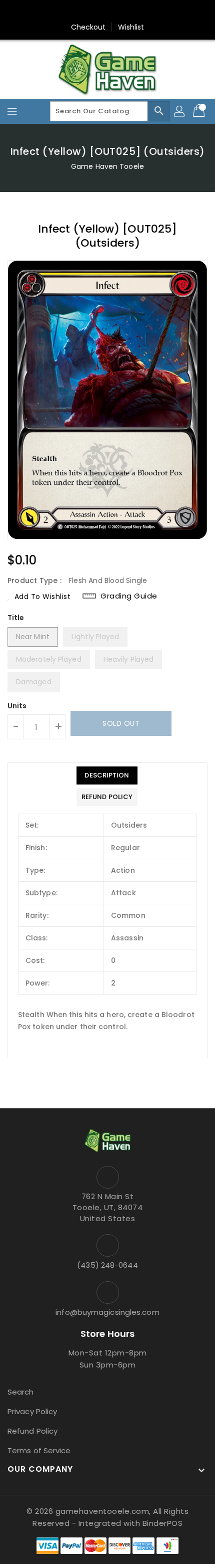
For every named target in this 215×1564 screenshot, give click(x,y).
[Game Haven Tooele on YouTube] (126, 11)
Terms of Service (39, 1450)
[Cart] (200, 111)
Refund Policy (33, 1431)
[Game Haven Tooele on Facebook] (88, 11)
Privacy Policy (32, 1411)
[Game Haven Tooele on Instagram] (107, 11)
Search (21, 1392)
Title (16, 618)
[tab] (107, 775)
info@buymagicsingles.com (107, 1312)
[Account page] (180, 111)
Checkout (88, 27)
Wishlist (131, 27)
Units (17, 705)
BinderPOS (162, 1523)
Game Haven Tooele (107, 166)
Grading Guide (129, 596)
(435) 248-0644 (107, 1265)
